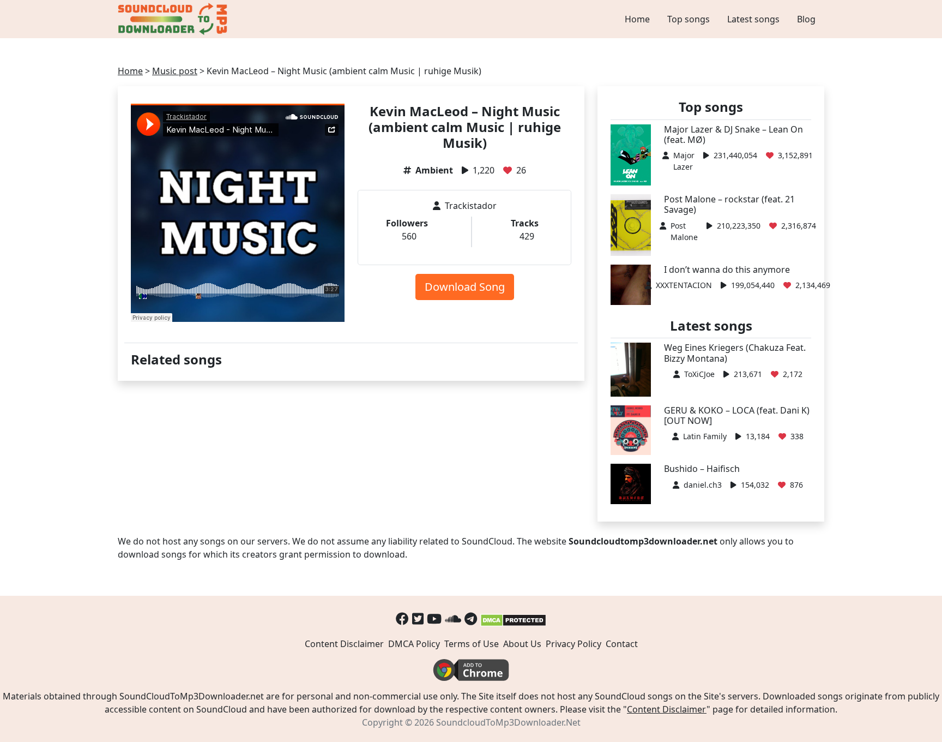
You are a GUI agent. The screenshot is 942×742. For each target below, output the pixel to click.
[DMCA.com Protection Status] (513, 618)
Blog (806, 19)
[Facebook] (402, 618)
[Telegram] (470, 618)
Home (637, 19)
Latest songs (753, 19)
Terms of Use (471, 644)
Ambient (434, 170)
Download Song (465, 286)
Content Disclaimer (344, 644)
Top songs (688, 19)
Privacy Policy (573, 644)
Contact (622, 644)
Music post (174, 71)
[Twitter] (418, 618)
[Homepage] (174, 19)
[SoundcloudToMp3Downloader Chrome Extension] (471, 669)
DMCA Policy (414, 644)
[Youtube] (434, 618)
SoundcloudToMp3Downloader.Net (508, 722)
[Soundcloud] (453, 618)
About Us (522, 644)
